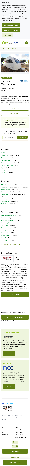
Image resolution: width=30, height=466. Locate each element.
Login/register (15, 457)
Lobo (20, 417)
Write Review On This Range (15, 317)
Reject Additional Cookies (11, 30)
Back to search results (11, 48)
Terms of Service (19, 434)
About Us (4, 429)
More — (4, 419)
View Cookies (7, 35)
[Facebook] (13, 442)
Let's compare (15, 451)
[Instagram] (16, 442)
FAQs (3, 432)
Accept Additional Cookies (11, 25)
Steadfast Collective (9, 417)
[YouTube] (16, 446)
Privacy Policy (18, 432)
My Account (18, 429)
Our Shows (5, 427)
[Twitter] (13, 446)
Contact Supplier (15, 462)
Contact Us (5, 434)
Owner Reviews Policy (20, 437)
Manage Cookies (6, 421)
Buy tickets (9, 353)
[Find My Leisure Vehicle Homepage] (10, 43)
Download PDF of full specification (12, 244)
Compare (17, 427)
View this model (15, 294)
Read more (9, 386)
